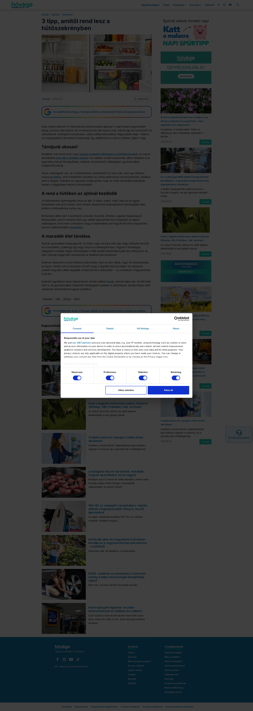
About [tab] (176, 328)
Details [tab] (110, 328)
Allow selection (126, 390)
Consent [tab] (77, 328)
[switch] (110, 378)
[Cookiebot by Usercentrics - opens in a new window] (176, 319)
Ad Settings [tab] (143, 328)
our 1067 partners (82, 342)
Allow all (168, 390)
